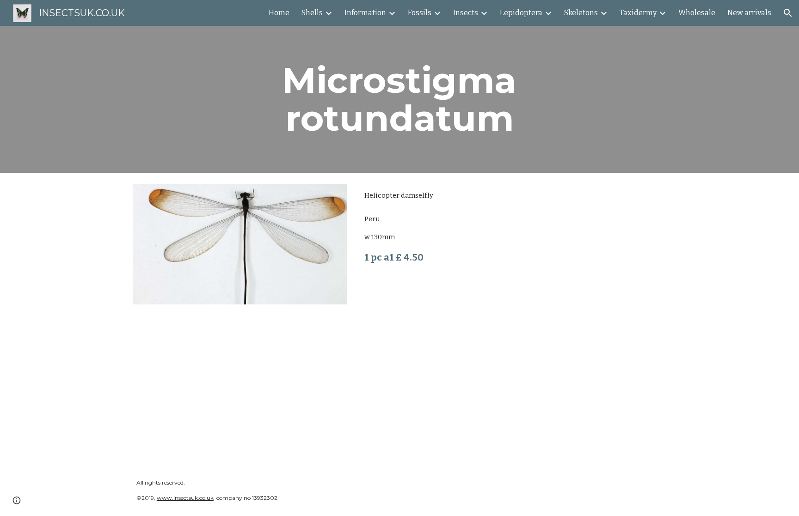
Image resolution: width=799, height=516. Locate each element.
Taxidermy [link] (638, 12)
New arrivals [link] (749, 12)
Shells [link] (312, 12)
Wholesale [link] (696, 12)
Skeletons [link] (581, 12)
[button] (788, 13)
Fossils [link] (419, 12)
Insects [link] (465, 12)
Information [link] (365, 12)
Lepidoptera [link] (521, 12)
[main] (399, 99)
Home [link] (279, 12)
